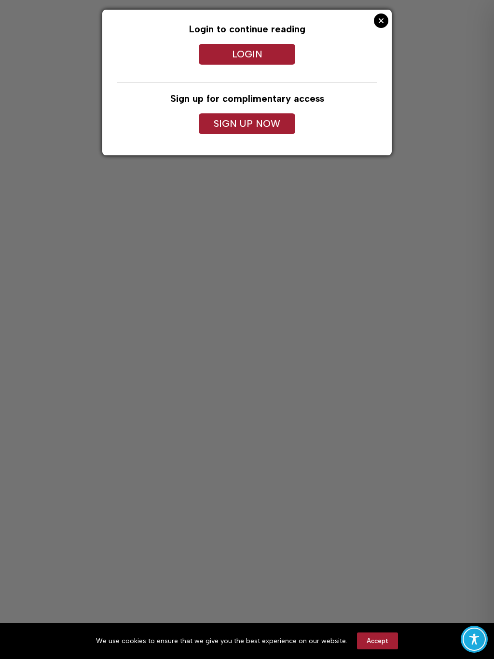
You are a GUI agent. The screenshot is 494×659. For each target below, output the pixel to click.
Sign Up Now (247, 123)
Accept (377, 641)
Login (247, 54)
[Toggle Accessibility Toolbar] (474, 639)
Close (381, 21)
